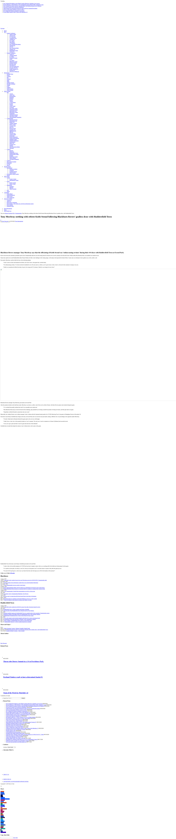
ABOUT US (6, 774)
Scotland (9, 79)
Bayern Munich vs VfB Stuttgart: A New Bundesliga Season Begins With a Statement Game (23, 4)
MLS (5, 32)
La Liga (8, 164)
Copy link (15, 837)
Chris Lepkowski (10, 197)
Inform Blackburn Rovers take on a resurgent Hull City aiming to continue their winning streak (24, 588)
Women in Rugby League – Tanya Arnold (15, 630)
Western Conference (11, 53)
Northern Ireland (10, 82)
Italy (8, 77)
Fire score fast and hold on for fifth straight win (16, 741)
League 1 (9, 149)
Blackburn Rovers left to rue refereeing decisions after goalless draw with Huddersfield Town (27, 629)
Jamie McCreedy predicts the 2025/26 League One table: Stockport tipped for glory (22, 607)
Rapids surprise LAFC (11, 730)
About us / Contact (8, 198)
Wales (8, 81)
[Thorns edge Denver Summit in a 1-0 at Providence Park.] (10, 657)
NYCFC (11, 46)
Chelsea (11, 101)
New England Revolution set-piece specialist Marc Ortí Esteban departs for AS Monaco (22, 6)
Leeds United (12, 106)
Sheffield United (13, 139)
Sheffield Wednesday (14, 140)
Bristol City (12, 122)
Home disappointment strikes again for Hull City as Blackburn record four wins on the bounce (24, 587)
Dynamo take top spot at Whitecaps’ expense (16, 729)
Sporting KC (12, 70)
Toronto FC (12, 51)
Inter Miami (12, 41)
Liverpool (11, 107)
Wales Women (12, 172)
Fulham (11, 104)
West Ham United (13, 116)
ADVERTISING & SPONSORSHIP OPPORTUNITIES (15, 781)
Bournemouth (12, 96)
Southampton (12, 142)
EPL (8, 92)
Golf (8, 190)
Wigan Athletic (12, 158)
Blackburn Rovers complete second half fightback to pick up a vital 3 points (20, 598)
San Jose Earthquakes (14, 66)
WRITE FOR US (7, 779)
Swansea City (12, 144)
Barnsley (11, 150)
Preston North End (13, 137)
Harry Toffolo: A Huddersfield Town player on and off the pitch (18, 620)
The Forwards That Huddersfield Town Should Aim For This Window (18, 610)
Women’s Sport (7, 166)
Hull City (11, 127)
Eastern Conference (11, 33)
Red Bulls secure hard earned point (13, 724)
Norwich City (12, 133)
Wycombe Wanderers (14, 159)
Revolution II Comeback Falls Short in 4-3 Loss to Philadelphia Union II (22, 739)
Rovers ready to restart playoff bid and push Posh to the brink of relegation (20, 596)
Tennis (8, 191)
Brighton (11, 98)
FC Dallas (11, 56)
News (5, 209)
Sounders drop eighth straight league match (15, 733)
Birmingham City (13, 121)
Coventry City (12, 125)
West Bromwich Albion (14, 146)
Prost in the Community (12, 202)
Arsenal (11, 93)
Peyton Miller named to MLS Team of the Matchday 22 (15, 12)
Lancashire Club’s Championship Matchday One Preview (15, 593)
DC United (11, 40)
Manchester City (13, 111)
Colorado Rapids (13, 55)
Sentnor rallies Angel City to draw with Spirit (16, 738)
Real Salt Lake (12, 64)
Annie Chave (10, 196)
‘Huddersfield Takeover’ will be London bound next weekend (17, 621)
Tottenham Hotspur (13, 114)
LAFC (10, 59)
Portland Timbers (13, 62)
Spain (8, 80)
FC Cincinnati (12, 37)
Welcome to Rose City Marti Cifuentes (14, 735)
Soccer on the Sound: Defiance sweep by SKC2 (13, 9)
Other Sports (6, 176)
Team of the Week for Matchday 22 (15, 693)
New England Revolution (15, 44)
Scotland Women (13, 171)
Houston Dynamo (13, 58)
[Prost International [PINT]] (48, 27)
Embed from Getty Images (5, 222)
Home (5, 30)
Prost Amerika (10, 205)
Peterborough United (14, 154)
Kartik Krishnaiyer (11, 195)
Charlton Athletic (13, 123)
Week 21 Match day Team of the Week (14, 727)
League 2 (9, 160)
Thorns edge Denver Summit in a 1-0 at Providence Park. (23, 661)
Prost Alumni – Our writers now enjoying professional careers (20, 203)
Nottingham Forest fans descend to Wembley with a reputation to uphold (20, 619)
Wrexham (11, 148)
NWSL (8, 175)
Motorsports (9, 185)
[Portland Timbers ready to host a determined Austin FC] (10, 673)
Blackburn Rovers (13, 119)
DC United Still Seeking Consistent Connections (13, 10)
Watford (11, 145)
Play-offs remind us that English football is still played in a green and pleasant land (22, 618)
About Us (9, 201)
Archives (5, 747)
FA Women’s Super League (13, 174)
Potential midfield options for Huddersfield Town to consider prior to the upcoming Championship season (26, 613)
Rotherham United (13, 156)
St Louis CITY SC (13, 67)
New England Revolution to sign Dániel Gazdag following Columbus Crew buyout (21, 3)
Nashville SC (12, 45)
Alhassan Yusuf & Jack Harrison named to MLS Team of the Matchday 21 (22, 728)
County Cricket (12, 179)
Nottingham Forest (13, 109)
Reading (11, 155)
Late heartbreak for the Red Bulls (13, 732)
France (8, 75)
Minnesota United (13, 61)
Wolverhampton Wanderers (15, 117)
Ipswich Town (12, 128)
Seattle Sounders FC (13, 69)
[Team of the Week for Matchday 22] (10, 688)
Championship (10, 118)
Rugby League (12, 182)
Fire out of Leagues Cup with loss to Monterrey (13, 7)
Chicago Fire (12, 35)
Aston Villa (11, 95)
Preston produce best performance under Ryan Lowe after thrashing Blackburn (21, 582)
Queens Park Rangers (14, 138)
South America (10, 88)
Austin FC (11, 54)
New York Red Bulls (14, 48)
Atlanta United (12, 34)
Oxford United (12, 134)
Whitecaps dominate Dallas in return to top (15, 723)
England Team (10, 74)
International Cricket (13, 180)
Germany (9, 76)
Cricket (8, 177)
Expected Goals (10, 206)
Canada (8, 85)
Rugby (8, 181)
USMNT (9, 87)
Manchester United (13, 112)
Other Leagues (7, 91)
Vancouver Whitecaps (14, 71)
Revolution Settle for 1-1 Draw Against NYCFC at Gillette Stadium (20, 717)
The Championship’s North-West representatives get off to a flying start (19, 591)
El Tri (8, 86)
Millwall (11, 132)
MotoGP (11, 187)
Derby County (12, 124)
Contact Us (9, 200)
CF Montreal (12, 43)
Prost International (8, 208)
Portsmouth (11, 135)
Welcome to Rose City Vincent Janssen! (14, 725)
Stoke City (11, 143)
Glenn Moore (10, 193)
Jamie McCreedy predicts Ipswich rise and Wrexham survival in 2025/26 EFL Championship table (25, 580)
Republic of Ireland (11, 83)
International (6, 72)
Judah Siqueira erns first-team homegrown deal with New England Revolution (20, 8)
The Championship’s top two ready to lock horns (14, 585)
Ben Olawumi (5, 221)
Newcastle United (13, 108)
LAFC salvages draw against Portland (14, 720)
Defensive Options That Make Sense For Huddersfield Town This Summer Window (22, 614)
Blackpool (11, 151)
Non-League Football (11, 161)
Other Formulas (12, 189)
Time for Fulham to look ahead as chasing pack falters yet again (18, 600)
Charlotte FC (12, 39)
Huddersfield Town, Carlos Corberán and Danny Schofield (16, 609)
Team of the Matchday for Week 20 (13, 737)
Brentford (11, 97)
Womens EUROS (13, 169)
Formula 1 (11, 186)
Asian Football (10, 90)
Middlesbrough (12, 130)
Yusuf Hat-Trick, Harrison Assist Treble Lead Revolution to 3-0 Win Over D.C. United (25, 734)
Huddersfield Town (13, 153)
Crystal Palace (12, 102)
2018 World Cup (7, 211)
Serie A (8, 165)
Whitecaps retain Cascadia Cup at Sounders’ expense (17, 740)
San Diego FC (12, 65)
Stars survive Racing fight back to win (14, 719)
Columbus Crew (13, 38)
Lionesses (11, 170)
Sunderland (11, 113)
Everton (11, 103)
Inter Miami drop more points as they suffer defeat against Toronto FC (21, 722)
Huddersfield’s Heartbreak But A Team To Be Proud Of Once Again (18, 615)
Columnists (6, 192)
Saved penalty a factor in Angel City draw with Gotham (18, 718)
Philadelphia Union (13, 50)
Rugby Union (12, 184)
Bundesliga (9, 163)
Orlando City (12, 49)
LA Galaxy (11, 60)
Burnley (11, 100)
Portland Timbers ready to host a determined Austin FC (23, 677)
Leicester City (12, 129)
